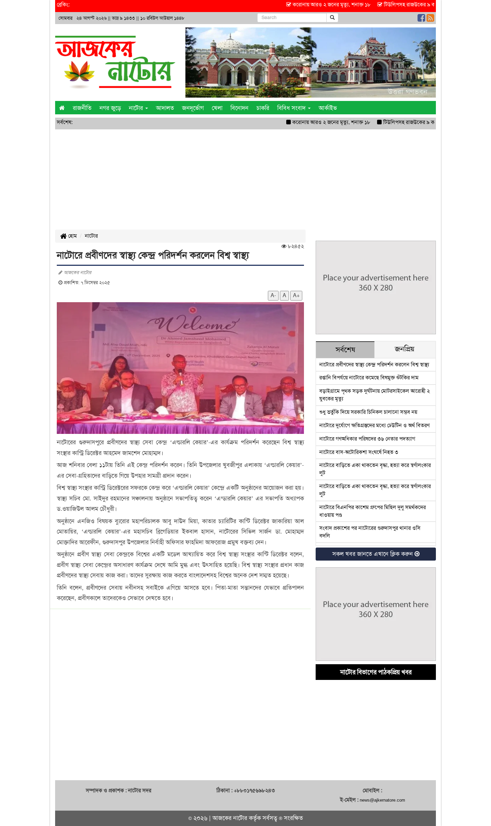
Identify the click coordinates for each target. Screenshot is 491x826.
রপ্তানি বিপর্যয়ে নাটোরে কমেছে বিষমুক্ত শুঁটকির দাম (369, 377)
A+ (296, 295)
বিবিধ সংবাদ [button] (292, 108)
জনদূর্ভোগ (193, 108)
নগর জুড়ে (110, 108)
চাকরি (263, 108)
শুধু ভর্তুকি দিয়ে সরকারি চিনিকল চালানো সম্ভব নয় (368, 412)
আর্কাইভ (328, 108)
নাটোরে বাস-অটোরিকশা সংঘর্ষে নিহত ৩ (358, 452)
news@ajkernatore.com (382, 800)
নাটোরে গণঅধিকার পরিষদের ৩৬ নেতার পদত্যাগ (367, 438)
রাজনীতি (82, 108)
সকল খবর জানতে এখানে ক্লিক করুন (373, 554)
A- (273, 295)
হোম (72, 235)
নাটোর (91, 235)
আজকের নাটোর (229, 818)
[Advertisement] (245, 179)
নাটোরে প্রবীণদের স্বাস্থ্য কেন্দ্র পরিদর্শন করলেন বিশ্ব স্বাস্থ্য (374, 364)
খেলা (217, 108)
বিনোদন (239, 108)
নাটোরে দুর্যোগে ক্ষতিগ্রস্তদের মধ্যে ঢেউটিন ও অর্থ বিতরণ (374, 425)
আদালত (165, 108)
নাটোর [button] (137, 108)
